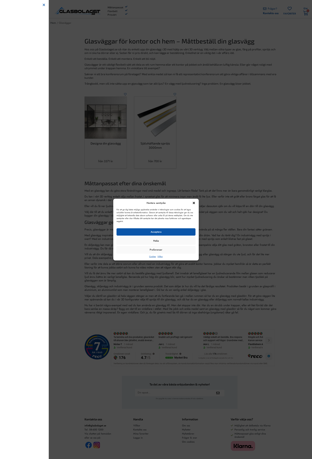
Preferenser (156, 250)
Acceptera (156, 232)
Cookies (152, 256)
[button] (193, 203)
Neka (156, 241)
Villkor (160, 256)
